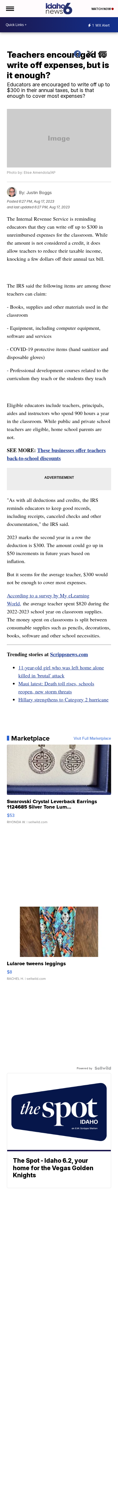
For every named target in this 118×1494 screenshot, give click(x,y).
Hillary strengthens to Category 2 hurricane (63, 699)
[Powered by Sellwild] (103, 1068)
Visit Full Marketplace (92, 738)
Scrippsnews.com (69, 654)
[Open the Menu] (9, 8)
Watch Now (101, 9)
